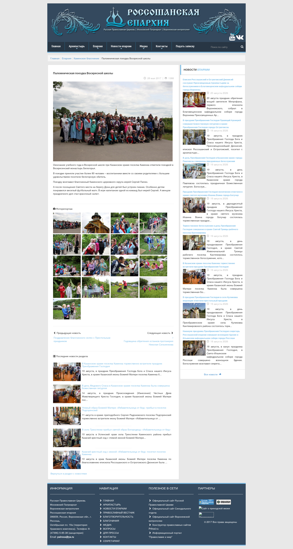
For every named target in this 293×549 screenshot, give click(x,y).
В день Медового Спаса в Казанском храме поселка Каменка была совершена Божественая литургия (126, 387)
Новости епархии (121, 47)
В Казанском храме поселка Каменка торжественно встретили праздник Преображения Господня (122, 365)
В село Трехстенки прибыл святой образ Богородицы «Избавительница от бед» (126, 429)
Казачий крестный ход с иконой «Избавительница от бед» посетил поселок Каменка (124, 453)
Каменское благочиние (86, 58)
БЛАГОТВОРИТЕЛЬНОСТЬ (117, 516)
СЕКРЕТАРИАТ (111, 541)
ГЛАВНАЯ (108, 500)
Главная (56, 46)
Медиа (144, 47)
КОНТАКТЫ (109, 536)
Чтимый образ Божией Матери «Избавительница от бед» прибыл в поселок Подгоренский (124, 409)
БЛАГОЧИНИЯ (110, 520)
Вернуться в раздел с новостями (69, 473)
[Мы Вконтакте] (239, 38)
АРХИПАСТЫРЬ (111, 504)
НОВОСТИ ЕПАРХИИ (114, 508)
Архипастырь (77, 47)
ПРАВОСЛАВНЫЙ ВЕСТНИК (118, 512)
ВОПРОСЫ (108, 528)
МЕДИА (106, 524)
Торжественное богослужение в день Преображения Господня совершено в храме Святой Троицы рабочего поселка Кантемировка (210, 229)
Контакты (162, 47)
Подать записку (185, 46)
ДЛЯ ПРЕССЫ (110, 532)
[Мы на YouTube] (232, 38)
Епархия (98, 47)
